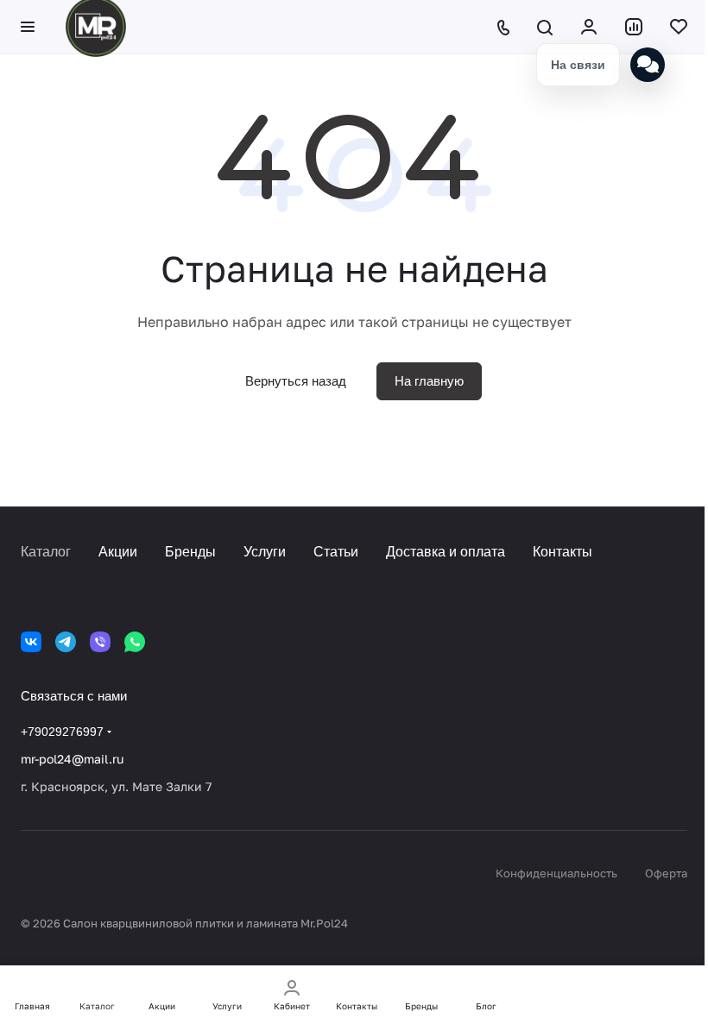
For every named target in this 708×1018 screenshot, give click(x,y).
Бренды (190, 551)
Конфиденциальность (556, 873)
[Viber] (100, 642)
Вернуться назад (295, 381)
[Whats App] (134, 642)
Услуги (264, 551)
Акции (117, 551)
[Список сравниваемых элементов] (633, 26)
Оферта (666, 873)
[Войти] (588, 26)
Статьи (335, 551)
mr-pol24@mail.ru (72, 758)
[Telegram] (65, 642)
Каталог (46, 551)
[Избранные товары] (678, 26)
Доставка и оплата (445, 551)
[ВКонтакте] (31, 642)
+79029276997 (62, 731)
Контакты (562, 551)
